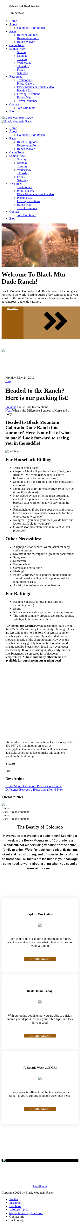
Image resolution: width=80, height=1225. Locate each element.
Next (8, 410)
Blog (8, 381)
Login (36, 1186)
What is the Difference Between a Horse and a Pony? (34, 787)
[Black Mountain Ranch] (17, 118)
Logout (43, 1186)
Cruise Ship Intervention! (26, 786)
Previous (10, 407)
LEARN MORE (40, 958)
